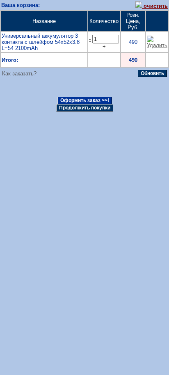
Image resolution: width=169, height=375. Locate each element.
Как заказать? (19, 73)
